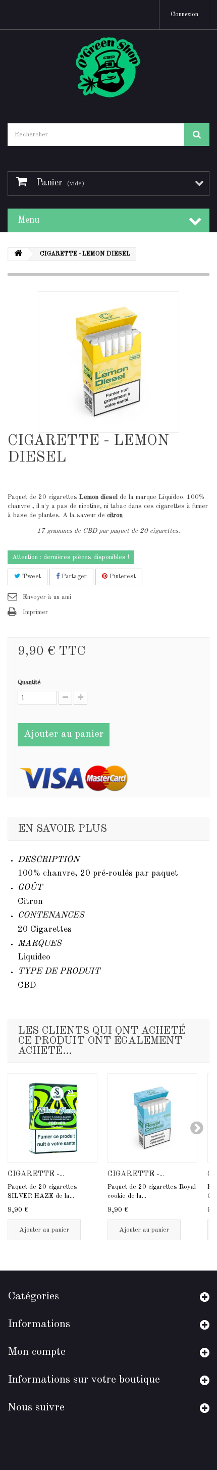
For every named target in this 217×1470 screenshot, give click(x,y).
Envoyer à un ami (47, 597)
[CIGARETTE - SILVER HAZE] (52, 1118)
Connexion (184, 15)
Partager (73, 576)
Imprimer (35, 612)
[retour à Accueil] (18, 254)
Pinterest (121, 576)
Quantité (29, 682)
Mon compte (37, 1351)
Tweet (30, 576)
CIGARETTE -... (36, 1174)
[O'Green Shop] (108, 67)
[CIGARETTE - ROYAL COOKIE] (152, 1118)
